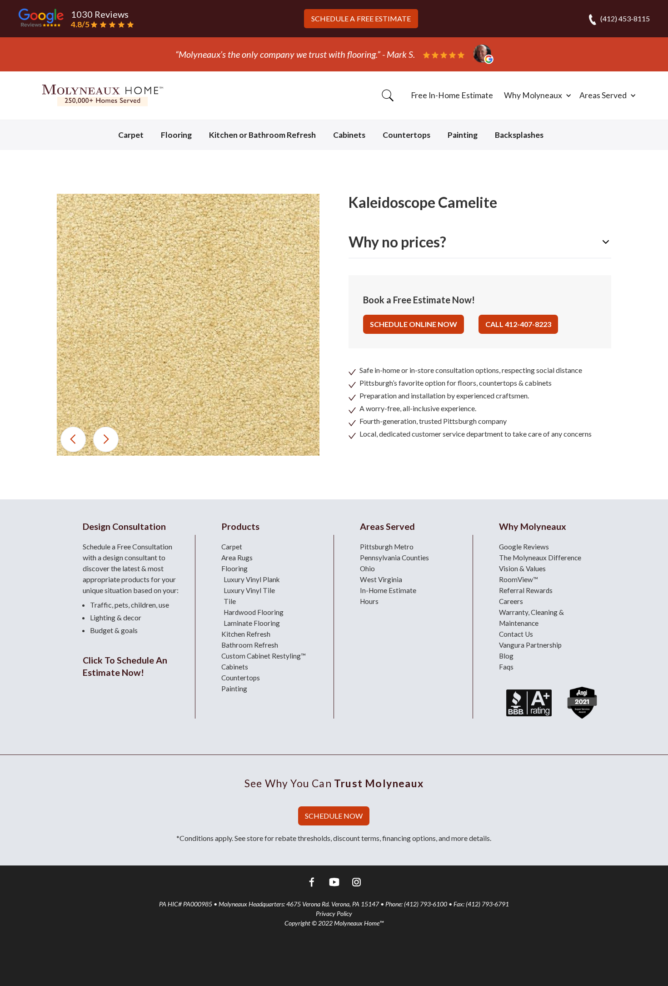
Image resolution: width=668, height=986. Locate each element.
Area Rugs (237, 557)
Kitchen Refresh (245, 634)
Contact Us (516, 634)
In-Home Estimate (388, 590)
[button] (536, 95)
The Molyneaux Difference (540, 557)
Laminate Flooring (252, 623)
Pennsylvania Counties (394, 557)
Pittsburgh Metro (387, 547)
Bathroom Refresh (249, 645)
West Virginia (381, 579)
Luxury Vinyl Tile (249, 590)
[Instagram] (356, 883)
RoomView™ (518, 579)
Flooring (176, 135)
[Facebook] (312, 883)
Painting (463, 135)
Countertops (406, 135)
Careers (511, 601)
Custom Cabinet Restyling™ (263, 656)
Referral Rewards (526, 590)
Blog (506, 656)
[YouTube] (334, 883)
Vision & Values (522, 568)
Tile (230, 601)
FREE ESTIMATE (361, 18)
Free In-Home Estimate (452, 95)
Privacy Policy (334, 913)
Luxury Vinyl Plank (252, 579)
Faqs (506, 667)
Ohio (367, 568)
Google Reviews (524, 547)
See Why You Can (334, 783)
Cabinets (349, 135)
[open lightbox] (188, 325)
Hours (369, 601)
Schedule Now (334, 815)
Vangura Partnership (530, 645)
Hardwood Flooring (254, 612)
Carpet (131, 135)
